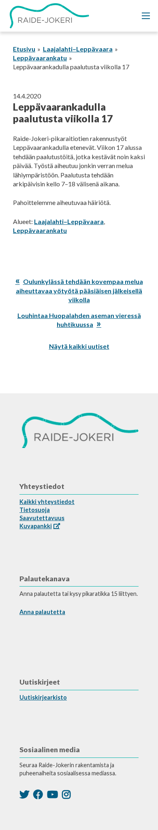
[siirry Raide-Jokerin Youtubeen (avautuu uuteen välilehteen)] (52, 794)
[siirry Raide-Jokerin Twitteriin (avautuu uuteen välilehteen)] (24, 794)
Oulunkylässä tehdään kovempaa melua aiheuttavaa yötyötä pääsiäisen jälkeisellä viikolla (79, 290)
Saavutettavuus (41, 517)
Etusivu (24, 49)
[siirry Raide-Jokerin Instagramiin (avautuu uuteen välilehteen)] (66, 794)
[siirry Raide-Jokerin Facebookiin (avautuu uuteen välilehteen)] (38, 794)
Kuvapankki (35, 526)
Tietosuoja (34, 509)
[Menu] (146, 16)
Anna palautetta (42, 611)
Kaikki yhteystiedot (47, 501)
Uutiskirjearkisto (43, 697)
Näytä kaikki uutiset (79, 346)
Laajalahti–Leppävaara (78, 49)
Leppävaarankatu (40, 58)
